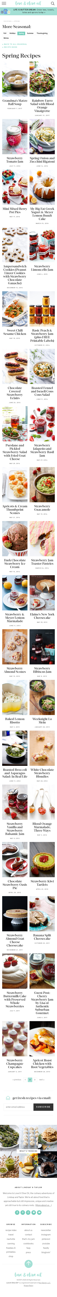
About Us (28, 1230)
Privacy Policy (28, 1286)
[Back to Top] (29, 1264)
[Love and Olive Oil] (28, 1274)
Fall (5, 33)
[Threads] (34, 1212)
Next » (41, 1080)
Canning (11, 1244)
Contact (28, 1235)
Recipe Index (11, 1230)
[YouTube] (39, 1212)
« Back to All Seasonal (14, 44)
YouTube (46, 1244)
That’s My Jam (28, 1239)
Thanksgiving (42, 33)
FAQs (28, 1248)
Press (28, 1252)
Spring (21, 33)
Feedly (46, 1248)
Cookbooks (28, 1244)
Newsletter (46, 1230)
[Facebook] (17, 1212)
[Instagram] (28, 1212)
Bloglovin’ (46, 1252)
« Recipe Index (9, 47)
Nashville (11, 1239)
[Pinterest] (23, 1212)
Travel (11, 1235)
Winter (6, 38)
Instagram (46, 1235)
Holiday (12, 33)
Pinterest (46, 1239)
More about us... (43, 1205)
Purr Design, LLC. (45, 1283)
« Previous (17, 1080)
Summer (30, 33)
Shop (11, 1256)
